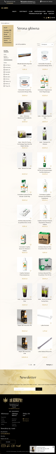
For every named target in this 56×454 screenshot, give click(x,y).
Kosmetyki (6, 38)
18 (34, 364)
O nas (2, 419)
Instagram (26, 420)
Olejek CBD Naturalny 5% (25, 325)
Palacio (8, 81)
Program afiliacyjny (35, 13)
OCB (7, 79)
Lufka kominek (45, 325)
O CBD (31, 11)
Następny (49, 365)
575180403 (10, 3)
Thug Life (8, 86)
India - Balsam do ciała (24, 168)
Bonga (5, 34)
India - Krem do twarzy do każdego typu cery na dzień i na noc (25, 144)
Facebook (26, 419)
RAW (7, 83)
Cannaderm (8, 72)
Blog (45, 13)
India (7, 74)
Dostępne (47, 44)
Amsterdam (8, 67)
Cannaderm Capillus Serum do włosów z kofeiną (24, 248)
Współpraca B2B (39, 11)
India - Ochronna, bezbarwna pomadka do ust (24, 118)
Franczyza (50, 11)
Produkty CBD (7, 30)
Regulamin (3, 417)
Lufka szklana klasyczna (45, 351)
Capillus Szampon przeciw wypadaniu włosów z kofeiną (45, 222)
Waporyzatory (7, 42)
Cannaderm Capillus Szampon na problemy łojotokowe (45, 196)
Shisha (6, 40)
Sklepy (2, 424)
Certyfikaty (23, 11)
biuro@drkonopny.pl (14, 408)
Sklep (14, 11)
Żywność (6, 32)
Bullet (7, 69)
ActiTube (8, 65)
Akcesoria (6, 36)
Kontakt (51, 13)
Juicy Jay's (8, 76)
